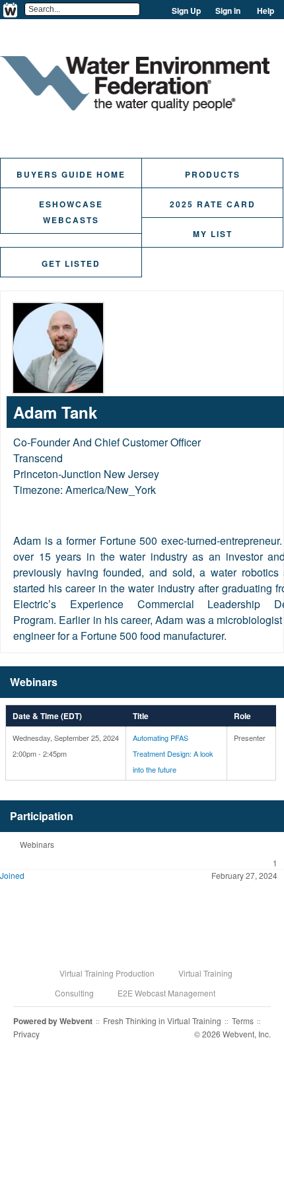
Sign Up (186, 11)
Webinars (37, 844)
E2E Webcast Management (166, 992)
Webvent (75, 1021)
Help (265, 11)
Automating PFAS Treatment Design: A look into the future (173, 753)
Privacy (26, 1033)
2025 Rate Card (213, 204)
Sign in (227, 11)
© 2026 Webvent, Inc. (232, 1033)
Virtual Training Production (107, 973)
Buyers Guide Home (71, 174)
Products (212, 174)
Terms (243, 1020)
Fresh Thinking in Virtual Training (162, 1020)
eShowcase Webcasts (71, 212)
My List (212, 234)
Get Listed (71, 263)
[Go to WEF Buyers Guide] (134, 106)
